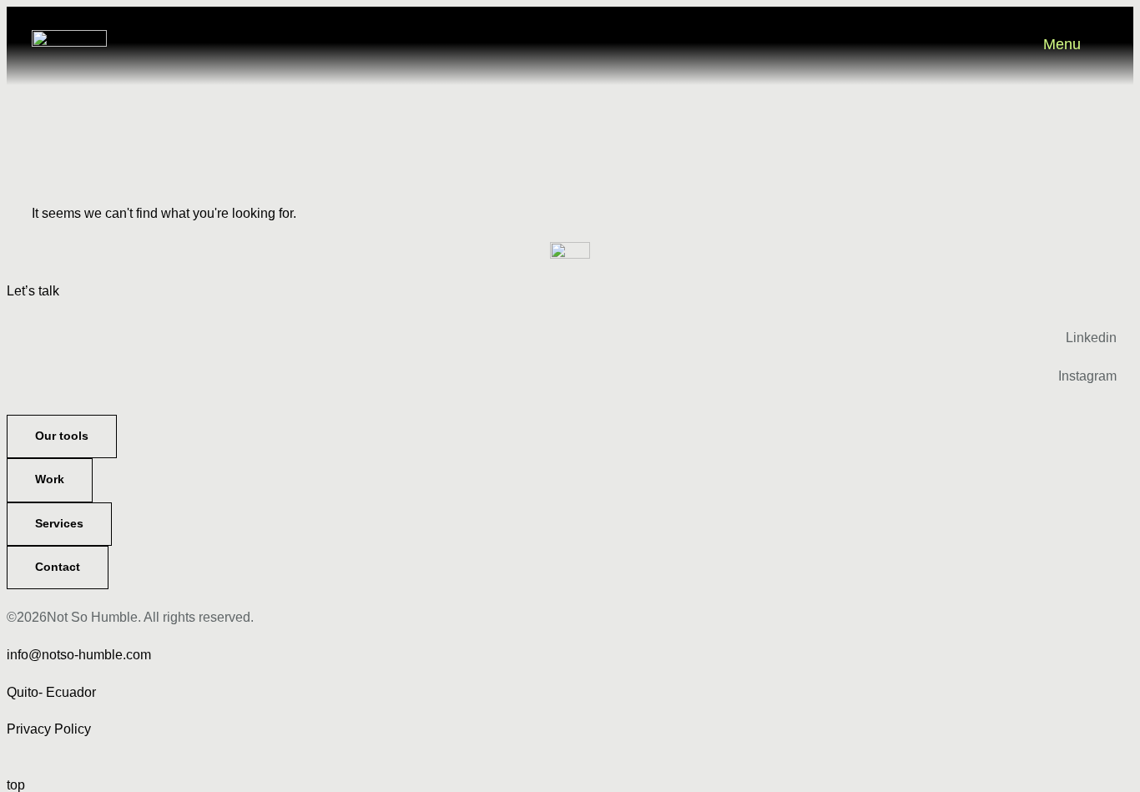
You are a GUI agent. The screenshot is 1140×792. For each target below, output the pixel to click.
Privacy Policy (49, 729)
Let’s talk (33, 291)
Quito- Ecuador (51, 692)
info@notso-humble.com (79, 655)
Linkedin (1091, 337)
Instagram (1087, 376)
